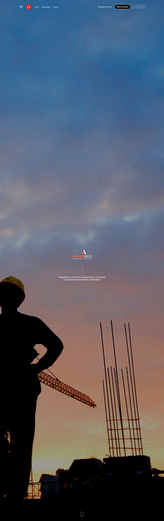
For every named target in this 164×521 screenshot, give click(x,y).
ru (138, 7)
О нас (37, 7)
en (143, 7)
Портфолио (46, 7)
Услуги (55, 7)
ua (133, 7)
